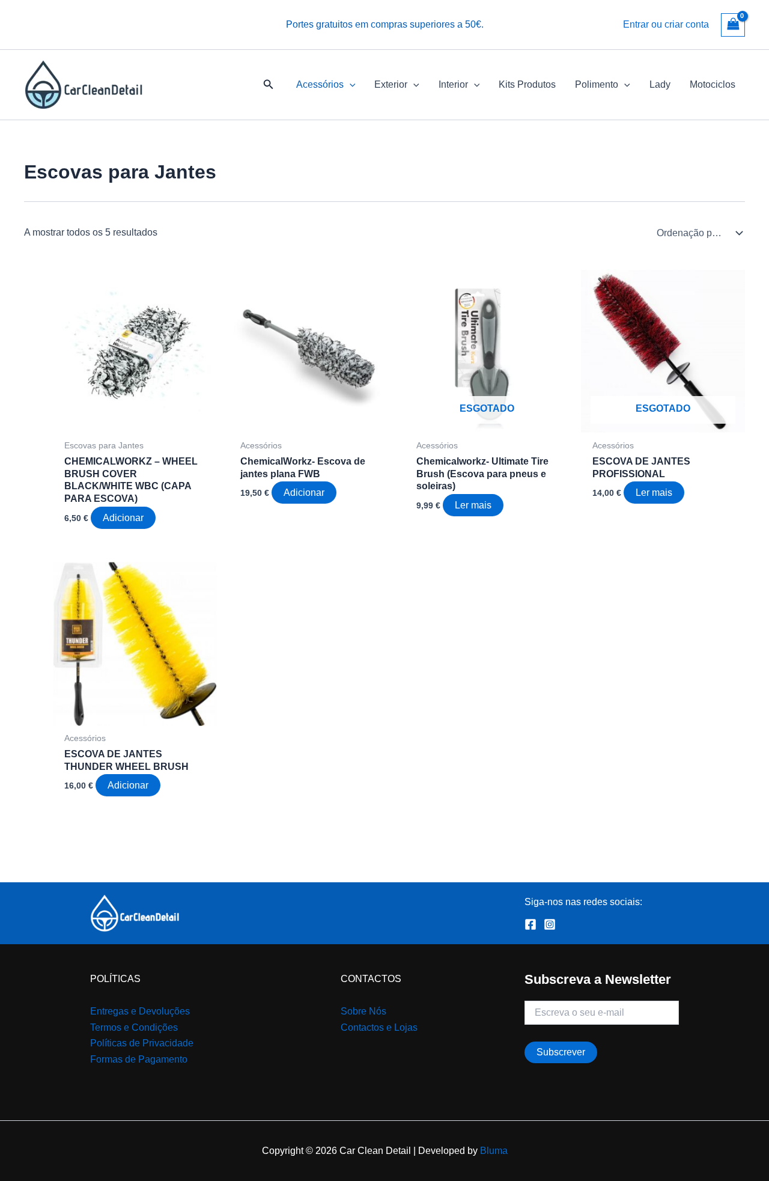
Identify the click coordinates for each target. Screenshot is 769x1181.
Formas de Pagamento (138, 1059)
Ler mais (473, 505)
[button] (268, 85)
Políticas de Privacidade (141, 1043)
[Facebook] (530, 924)
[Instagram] (550, 924)
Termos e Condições (134, 1027)
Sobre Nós (363, 1011)
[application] (350, 85)
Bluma (494, 1151)
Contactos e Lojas (379, 1027)
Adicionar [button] (123, 518)
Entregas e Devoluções (140, 1011)
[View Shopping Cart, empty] (733, 25)
